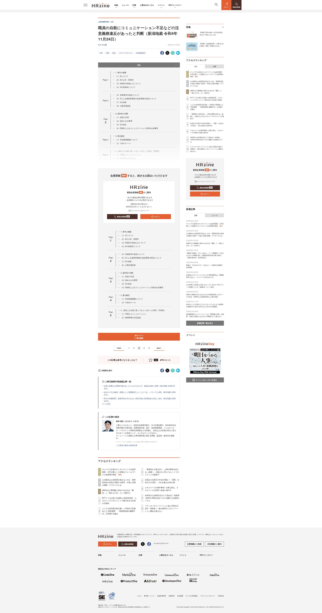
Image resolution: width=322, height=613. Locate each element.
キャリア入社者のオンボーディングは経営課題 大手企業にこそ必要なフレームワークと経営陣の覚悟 (119, 472)
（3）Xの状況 (120, 124)
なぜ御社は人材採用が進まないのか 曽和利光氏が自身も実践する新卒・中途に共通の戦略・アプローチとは (119, 482)
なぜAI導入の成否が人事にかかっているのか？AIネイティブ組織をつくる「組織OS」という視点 (205, 286)
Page (105, 80)
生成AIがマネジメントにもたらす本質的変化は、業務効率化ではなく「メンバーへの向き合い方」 (205, 276)
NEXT (159, 348)
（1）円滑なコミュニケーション (133, 314)
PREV (119, 348)
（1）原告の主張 (122, 117)
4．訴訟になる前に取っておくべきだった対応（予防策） (143, 310)
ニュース (125, 5)
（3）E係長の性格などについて (127, 83)
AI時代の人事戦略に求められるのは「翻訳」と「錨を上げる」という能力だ (118, 491)
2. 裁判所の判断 (121, 113)
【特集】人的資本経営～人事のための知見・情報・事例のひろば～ (211, 44)
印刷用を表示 (107, 370)
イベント (161, 5)
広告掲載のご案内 (214, 544)
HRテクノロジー (175, 5)
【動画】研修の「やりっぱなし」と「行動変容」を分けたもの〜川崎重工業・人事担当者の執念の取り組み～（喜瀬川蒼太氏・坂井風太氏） (205, 255)
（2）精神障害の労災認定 (131, 317)
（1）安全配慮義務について (126, 139)
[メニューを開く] (85, 5)
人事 (100, 53)
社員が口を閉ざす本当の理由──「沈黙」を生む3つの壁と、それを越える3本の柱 (162, 481)
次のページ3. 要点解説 (139, 336)
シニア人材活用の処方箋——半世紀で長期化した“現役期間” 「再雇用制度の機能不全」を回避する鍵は (119, 511)
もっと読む (106, 403)
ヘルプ (139, 596)
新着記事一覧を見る (205, 323)
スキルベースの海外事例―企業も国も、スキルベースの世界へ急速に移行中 (161, 488)
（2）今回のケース (128, 302)
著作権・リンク (149, 596)
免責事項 (172, 596)
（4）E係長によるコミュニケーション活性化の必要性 (136, 128)
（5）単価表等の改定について (127, 95)
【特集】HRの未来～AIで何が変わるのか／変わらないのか (211, 33)
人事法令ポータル (147, 5)
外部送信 (221, 596)
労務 (107, 53)
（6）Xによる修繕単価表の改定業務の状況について (135, 98)
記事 (134, 5)
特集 (116, 5)
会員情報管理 (161, 596)
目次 (139, 65)
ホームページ (121, 435)
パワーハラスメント (126, 53)
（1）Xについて (121, 76)
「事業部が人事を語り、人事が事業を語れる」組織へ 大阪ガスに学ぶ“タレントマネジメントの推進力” (162, 472)
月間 (214, 66)
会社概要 (180, 596)
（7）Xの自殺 (120, 102)
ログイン (157, 216)
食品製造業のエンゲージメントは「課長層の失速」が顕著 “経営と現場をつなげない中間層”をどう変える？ (205, 315)
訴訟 (113, 53)
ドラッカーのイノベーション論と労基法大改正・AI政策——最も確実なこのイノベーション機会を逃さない (161, 508)
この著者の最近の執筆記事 (126, 445)
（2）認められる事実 (123, 121)
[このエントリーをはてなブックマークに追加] (178, 53)
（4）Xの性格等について (125, 87)
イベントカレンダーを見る (206, 380)
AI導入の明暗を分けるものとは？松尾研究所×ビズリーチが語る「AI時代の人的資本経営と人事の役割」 (204, 295)
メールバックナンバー (140, 210)
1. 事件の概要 (120, 72)
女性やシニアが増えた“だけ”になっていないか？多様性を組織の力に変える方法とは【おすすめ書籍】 (204, 305)
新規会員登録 (123, 216)
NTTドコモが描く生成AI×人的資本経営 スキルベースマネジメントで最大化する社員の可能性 (119, 500)
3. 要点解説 (120, 136)
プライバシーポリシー (207, 596)
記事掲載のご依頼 (194, 544)
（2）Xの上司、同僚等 (124, 80)
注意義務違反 (140, 53)
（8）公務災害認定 (123, 106)
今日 (195, 66)
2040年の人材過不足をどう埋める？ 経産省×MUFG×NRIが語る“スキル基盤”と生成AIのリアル (162, 498)
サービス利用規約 (192, 596)
